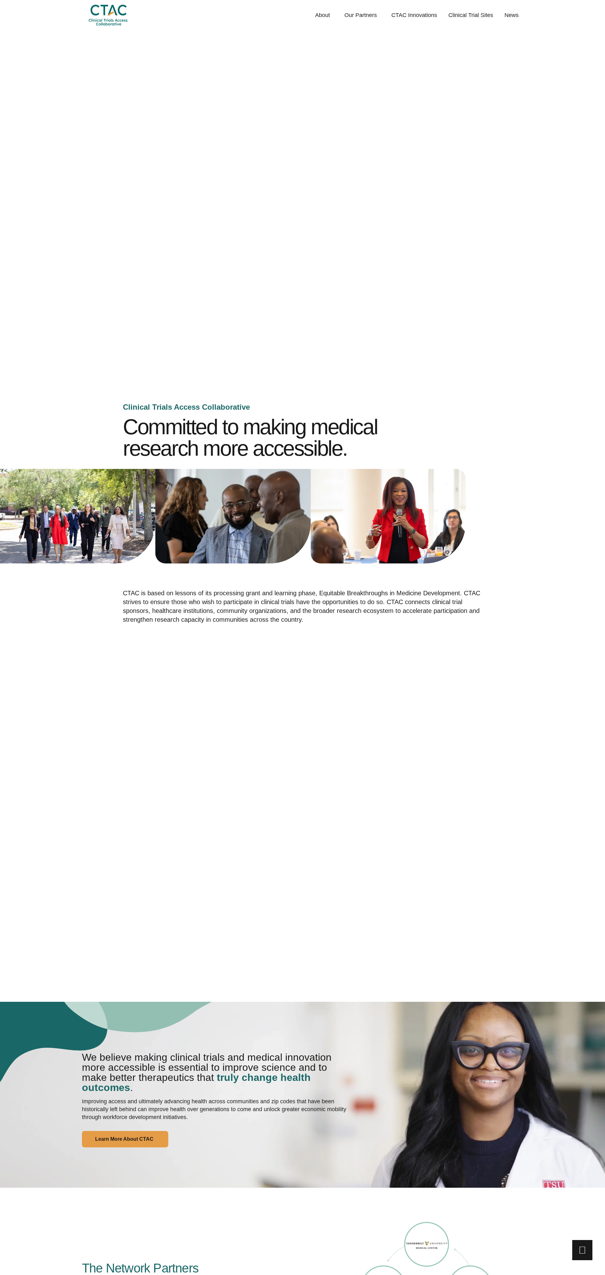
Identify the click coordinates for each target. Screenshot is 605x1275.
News (511, 15)
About (322, 15)
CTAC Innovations (414, 15)
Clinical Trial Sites (470, 15)
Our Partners (360, 15)
